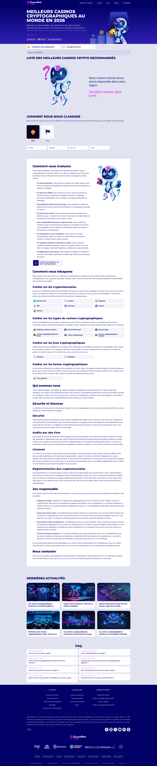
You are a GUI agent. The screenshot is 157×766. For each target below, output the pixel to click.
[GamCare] (59, 747)
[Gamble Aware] (100, 747)
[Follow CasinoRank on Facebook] (106, 729)
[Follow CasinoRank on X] (115, 729)
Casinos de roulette (77, 702)
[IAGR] (37, 747)
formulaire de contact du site (63, 558)
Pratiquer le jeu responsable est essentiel (85, 493)
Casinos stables (103, 702)
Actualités (126, 3)
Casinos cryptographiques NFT (103, 698)
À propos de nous (52, 695)
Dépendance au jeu (37, 763)
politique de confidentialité (52, 708)
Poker (77, 705)
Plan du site (122, 763)
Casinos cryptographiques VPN (103, 705)
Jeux (108, 3)
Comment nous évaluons (52, 702)
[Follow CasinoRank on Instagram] (111, 729)
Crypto (99, 3)
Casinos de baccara (77, 695)
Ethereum (90, 293)
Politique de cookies (108, 763)
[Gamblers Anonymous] (47, 747)
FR (28, 729)
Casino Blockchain (103, 695)
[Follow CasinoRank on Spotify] (124, 729)
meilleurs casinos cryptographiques (56, 395)
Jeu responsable (52, 763)
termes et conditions (91, 763)
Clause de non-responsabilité (71, 763)
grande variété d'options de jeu (77, 352)
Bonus (116, 3)
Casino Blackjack (77, 698)
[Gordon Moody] (76, 747)
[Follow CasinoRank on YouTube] (120, 729)
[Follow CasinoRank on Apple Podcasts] (128, 729)
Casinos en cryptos (86, 3)
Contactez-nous (52, 698)
